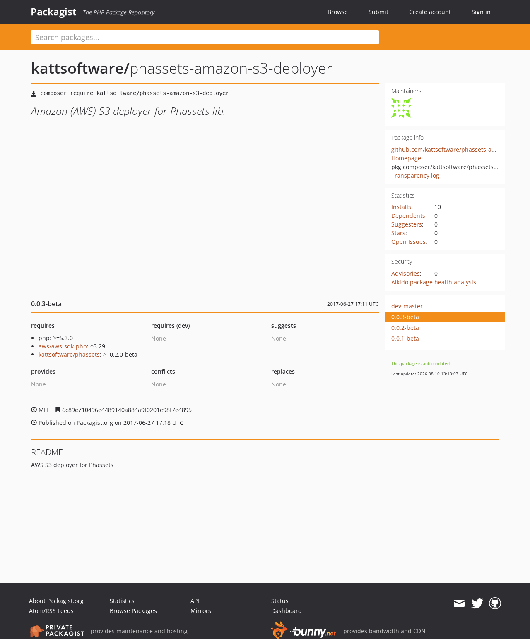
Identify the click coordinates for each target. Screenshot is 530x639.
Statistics (122, 601)
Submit (378, 12)
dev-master (407, 306)
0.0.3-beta (405, 317)
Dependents (408, 215)
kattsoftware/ (80, 68)
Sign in (481, 12)
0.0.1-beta (405, 338)
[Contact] (459, 603)
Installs (401, 207)
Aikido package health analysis (433, 282)
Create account (430, 12)
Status (280, 601)
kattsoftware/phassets (69, 354)
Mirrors (200, 611)
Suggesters (406, 224)
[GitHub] (495, 603)
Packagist (54, 11)
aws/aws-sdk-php (63, 346)
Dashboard (286, 611)
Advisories (405, 273)
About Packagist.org (56, 601)
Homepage (406, 158)
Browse (338, 12)
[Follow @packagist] (477, 603)
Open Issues (408, 242)
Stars (398, 233)
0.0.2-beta (405, 327)
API (194, 601)
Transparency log (415, 175)
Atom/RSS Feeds (51, 611)
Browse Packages (133, 611)
